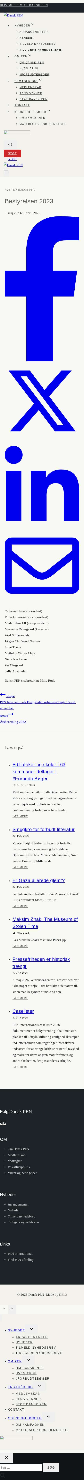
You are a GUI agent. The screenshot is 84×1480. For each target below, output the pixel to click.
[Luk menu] (1, 1318)
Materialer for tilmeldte (43, 124)
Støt (12, 153)
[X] (42, 437)
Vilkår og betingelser (22, 1173)
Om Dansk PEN (32, 62)
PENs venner (31, 93)
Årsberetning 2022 (13, 719)
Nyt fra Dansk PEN (20, 190)
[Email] (42, 602)
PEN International (20, 1254)
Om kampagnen (32, 118)
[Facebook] (42, 360)
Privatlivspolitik (19, 1167)
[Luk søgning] (6, 1458)
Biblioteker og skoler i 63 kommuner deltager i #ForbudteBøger (39, 771)
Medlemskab (30, 87)
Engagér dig (20, 1387)
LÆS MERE (20, 818)
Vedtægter (15, 1161)
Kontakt (22, 105)
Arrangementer (34, 31)
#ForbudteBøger (25, 1418)
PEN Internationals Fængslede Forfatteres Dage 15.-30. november (38, 702)
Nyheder (27, 37)
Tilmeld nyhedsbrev (38, 43)
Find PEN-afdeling (21, 1260)
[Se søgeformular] (10, 145)
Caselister (23, 1011)
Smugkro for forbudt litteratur (44, 829)
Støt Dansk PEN (33, 99)
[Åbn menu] (6, 172)
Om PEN (15, 1361)
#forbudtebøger (34, 74)
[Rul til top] (4, 1310)
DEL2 (63, 1294)
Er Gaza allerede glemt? (39, 880)
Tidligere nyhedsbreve (40, 49)
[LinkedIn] (42, 525)
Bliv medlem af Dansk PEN (24, 5)
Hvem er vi (29, 68)
